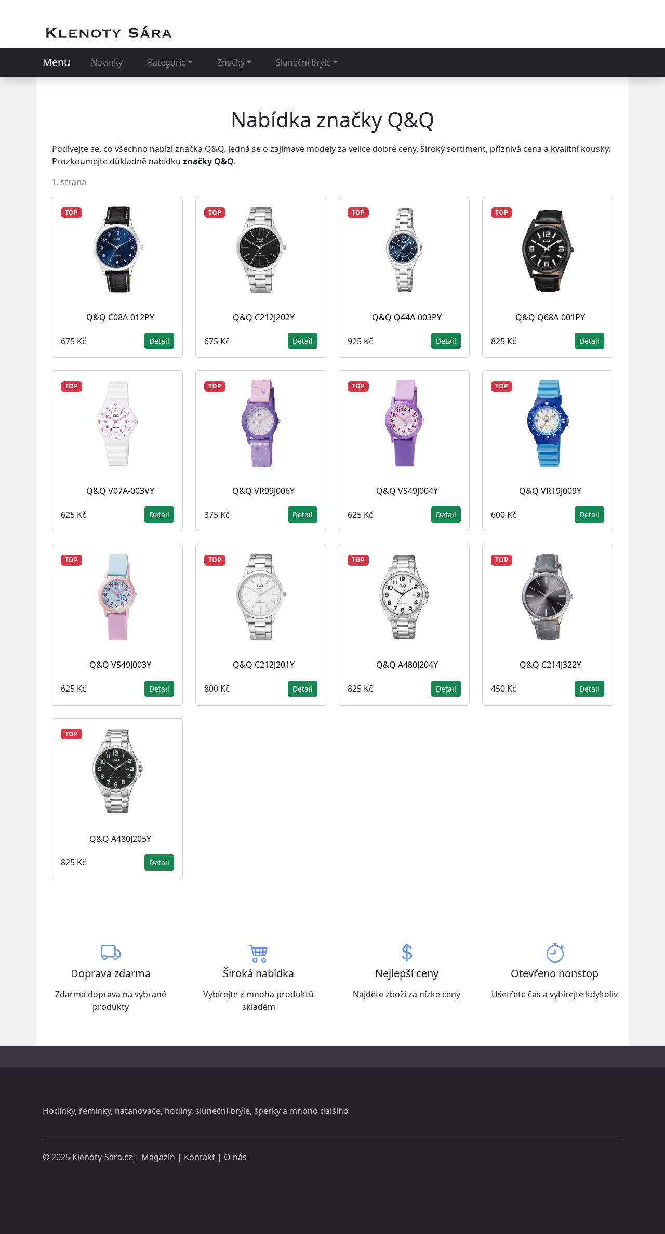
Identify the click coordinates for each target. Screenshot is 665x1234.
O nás (235, 1157)
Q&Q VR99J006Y (263, 491)
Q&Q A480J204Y (407, 664)
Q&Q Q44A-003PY (407, 317)
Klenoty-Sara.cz (102, 1157)
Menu (56, 62)
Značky (231, 62)
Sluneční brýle (303, 62)
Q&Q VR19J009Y (550, 491)
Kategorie (167, 62)
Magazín (158, 1157)
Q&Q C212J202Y (264, 317)
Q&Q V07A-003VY (120, 491)
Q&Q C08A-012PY (120, 317)
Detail (159, 341)
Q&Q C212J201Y (264, 664)
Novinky (107, 62)
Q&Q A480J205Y (120, 839)
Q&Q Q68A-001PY (550, 317)
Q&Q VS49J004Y (407, 491)
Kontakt (199, 1157)
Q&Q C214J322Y (550, 664)
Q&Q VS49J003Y (120, 664)
